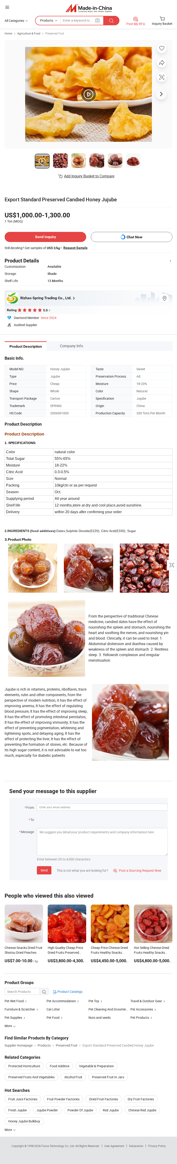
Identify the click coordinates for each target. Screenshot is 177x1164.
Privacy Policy (157, 1146)
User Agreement (114, 1146)
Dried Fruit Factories (103, 1099)
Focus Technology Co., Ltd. (58, 1146)
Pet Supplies (13, 1017)
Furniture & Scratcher (20, 1009)
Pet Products (139, 1017)
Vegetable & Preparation (96, 1066)
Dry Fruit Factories (141, 1099)
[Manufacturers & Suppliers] (88, 7)
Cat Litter (53, 1009)
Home (8, 33)
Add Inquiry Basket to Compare (89, 176)
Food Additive (59, 1066)
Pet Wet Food (14, 1001)
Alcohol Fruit (73, 1077)
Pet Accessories (141, 1009)
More (9, 1129)
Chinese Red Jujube (142, 1110)
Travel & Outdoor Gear (146, 1001)
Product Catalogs (70, 991)
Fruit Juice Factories (22, 1099)
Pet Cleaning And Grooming (108, 1009)
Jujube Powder (47, 1110)
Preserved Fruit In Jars (108, 1077)
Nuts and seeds (99, 1017)
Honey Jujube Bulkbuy (24, 1121)
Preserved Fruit (54, 33)
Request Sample (75, 248)
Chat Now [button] (134, 237)
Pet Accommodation (61, 1001)
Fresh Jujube (17, 1110)
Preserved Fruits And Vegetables (31, 1077)
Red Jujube (111, 1110)
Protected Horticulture (24, 1066)
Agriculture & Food (28, 33)
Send (44, 870)
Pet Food (53, 1017)
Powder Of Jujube (80, 1110)
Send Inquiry (45, 237)
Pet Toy (93, 1001)
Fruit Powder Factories (63, 1099)
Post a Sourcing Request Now (137, 870)
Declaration (136, 1146)
